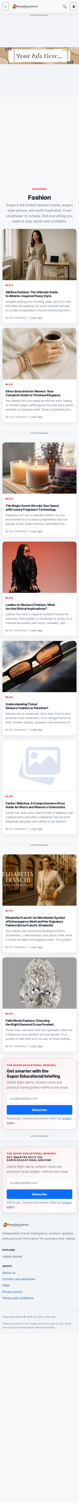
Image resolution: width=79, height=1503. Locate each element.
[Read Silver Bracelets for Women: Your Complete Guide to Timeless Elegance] (39, 353)
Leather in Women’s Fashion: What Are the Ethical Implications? (30, 606)
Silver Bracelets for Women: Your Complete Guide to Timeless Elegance (33, 393)
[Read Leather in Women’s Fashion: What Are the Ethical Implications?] (39, 567)
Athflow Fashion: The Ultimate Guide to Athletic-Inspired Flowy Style (32, 294)
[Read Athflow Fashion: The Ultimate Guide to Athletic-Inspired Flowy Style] (39, 254)
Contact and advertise (18, 1279)
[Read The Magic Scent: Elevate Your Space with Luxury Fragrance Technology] (39, 468)
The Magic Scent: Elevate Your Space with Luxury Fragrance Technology (32, 507)
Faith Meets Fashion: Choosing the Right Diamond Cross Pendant (30, 1022)
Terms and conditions (18, 1298)
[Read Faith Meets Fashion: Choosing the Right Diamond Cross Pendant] (39, 983)
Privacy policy (12, 1292)
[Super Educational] (26, 6)
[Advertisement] (39, 139)
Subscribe (39, 1110)
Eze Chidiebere (18, 317)
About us (8, 1273)
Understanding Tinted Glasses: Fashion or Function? (27, 706)
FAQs (6, 1285)
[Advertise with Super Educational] (39, 55)
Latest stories (12, 1256)
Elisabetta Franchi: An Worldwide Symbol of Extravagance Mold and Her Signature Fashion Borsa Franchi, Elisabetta (35, 921)
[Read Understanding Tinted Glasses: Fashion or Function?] (39, 666)
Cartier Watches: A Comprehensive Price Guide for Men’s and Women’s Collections (35, 805)
